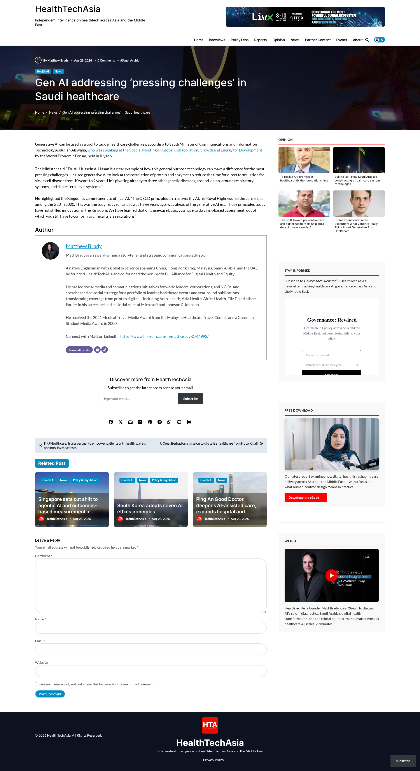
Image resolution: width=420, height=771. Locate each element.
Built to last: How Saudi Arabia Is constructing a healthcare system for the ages (357, 180)
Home (198, 40)
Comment (43, 556)
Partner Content (318, 40)
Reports (260, 40)
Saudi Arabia (130, 60)
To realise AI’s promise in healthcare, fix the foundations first (304, 178)
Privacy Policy (213, 760)
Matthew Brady (84, 246)
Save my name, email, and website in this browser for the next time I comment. (96, 684)
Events (341, 40)
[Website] (104, 349)
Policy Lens (240, 40)
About (358, 40)
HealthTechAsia (68, 9)
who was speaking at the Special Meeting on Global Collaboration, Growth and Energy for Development (175, 150)
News (294, 40)
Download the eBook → (306, 497)
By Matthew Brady (55, 60)
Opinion (279, 40)
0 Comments (106, 60)
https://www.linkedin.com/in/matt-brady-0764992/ (164, 336)
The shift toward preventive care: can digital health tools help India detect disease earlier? (302, 223)
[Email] (97, 349)
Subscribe (190, 398)
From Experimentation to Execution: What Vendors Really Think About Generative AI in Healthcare (356, 225)
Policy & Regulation (85, 480)
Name (40, 619)
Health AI (43, 71)
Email (40, 641)
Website (41, 662)
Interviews (217, 40)
